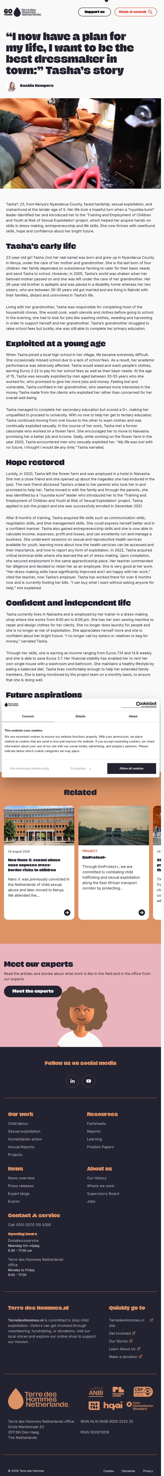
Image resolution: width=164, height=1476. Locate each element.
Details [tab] (80, 716)
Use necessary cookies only (29, 768)
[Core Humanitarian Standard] (139, 1406)
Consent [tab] (28, 716)
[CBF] (143, 1392)
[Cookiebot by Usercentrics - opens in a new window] (138, 705)
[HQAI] (113, 1406)
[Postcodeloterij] (118, 1392)
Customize (78, 768)
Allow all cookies (132, 768)
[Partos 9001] (94, 1406)
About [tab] (133, 716)
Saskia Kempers (37, 85)
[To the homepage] (38, 1399)
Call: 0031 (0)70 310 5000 (29, 1225)
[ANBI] (96, 1392)
